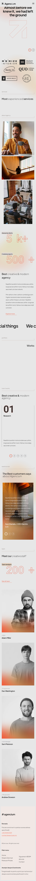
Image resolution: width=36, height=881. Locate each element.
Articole (21, 859)
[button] (29, 50)
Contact (21, 862)
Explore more (10, 314)
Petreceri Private (7, 860)
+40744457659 (7, 833)
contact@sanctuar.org (9, 835)
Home (4, 855)
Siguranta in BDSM (25, 856)
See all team (6, 581)
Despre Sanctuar (7, 858)
